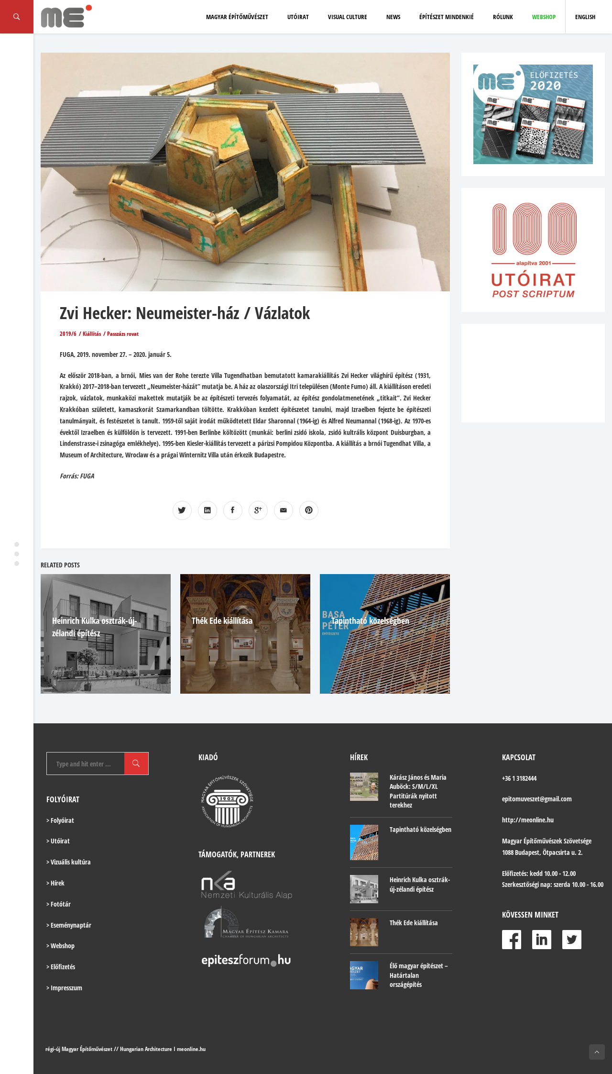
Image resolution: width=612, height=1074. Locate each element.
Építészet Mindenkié (446, 16)
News (393, 16)
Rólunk (503, 16)
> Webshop (60, 945)
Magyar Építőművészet (237, 16)
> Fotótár (58, 903)
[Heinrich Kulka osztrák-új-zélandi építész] (364, 889)
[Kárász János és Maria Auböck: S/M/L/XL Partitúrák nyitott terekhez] (364, 787)
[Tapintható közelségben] (364, 842)
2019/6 (68, 334)
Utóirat (298, 16)
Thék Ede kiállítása (222, 620)
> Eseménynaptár (68, 925)
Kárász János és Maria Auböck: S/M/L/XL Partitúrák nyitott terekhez (418, 791)
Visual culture (347, 16)
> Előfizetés (60, 966)
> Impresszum (64, 987)
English (585, 16)
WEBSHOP (544, 16)
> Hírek (55, 882)
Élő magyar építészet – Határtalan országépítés (419, 975)
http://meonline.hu (528, 819)
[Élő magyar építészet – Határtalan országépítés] (364, 975)
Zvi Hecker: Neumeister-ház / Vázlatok (185, 312)
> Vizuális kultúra (68, 861)
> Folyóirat (60, 820)
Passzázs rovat (123, 334)
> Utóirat (58, 840)
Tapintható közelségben (370, 620)
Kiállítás (92, 334)
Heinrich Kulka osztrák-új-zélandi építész (420, 884)
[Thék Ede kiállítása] (364, 932)
